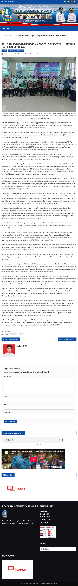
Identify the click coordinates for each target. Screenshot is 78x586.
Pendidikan (20, 50)
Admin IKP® (23, 54)
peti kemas (13, 334)
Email (6, 404)
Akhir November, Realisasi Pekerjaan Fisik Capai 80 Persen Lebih (68, 339)
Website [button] (39, 445)
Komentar (7, 376)
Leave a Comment (37, 54)
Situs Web (7, 413)
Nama (6, 396)
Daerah (11, 50)
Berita (4, 50)
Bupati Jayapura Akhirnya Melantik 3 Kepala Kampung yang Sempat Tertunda (12, 339)
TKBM (21, 334)
